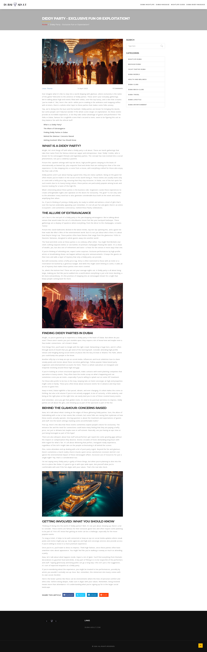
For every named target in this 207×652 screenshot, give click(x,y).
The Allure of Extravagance (54, 128)
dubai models (134, 74)
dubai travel (133, 95)
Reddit (105, 595)
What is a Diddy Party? (53, 125)
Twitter (81, 595)
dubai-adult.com (92, 627)
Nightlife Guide (178, 4)
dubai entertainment (137, 105)
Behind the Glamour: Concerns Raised (59, 136)
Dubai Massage (162, 4)
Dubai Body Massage (195, 4)
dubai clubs (133, 84)
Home (44, 24)
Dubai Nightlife (147, 4)
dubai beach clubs (136, 89)
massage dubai (134, 64)
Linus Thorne (47, 88)
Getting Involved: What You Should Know (60, 140)
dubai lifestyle (134, 100)
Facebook (69, 595)
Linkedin (93, 595)
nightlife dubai (135, 59)
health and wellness (137, 79)
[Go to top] (200, 645)
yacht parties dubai (137, 69)
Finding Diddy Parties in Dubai (56, 132)
